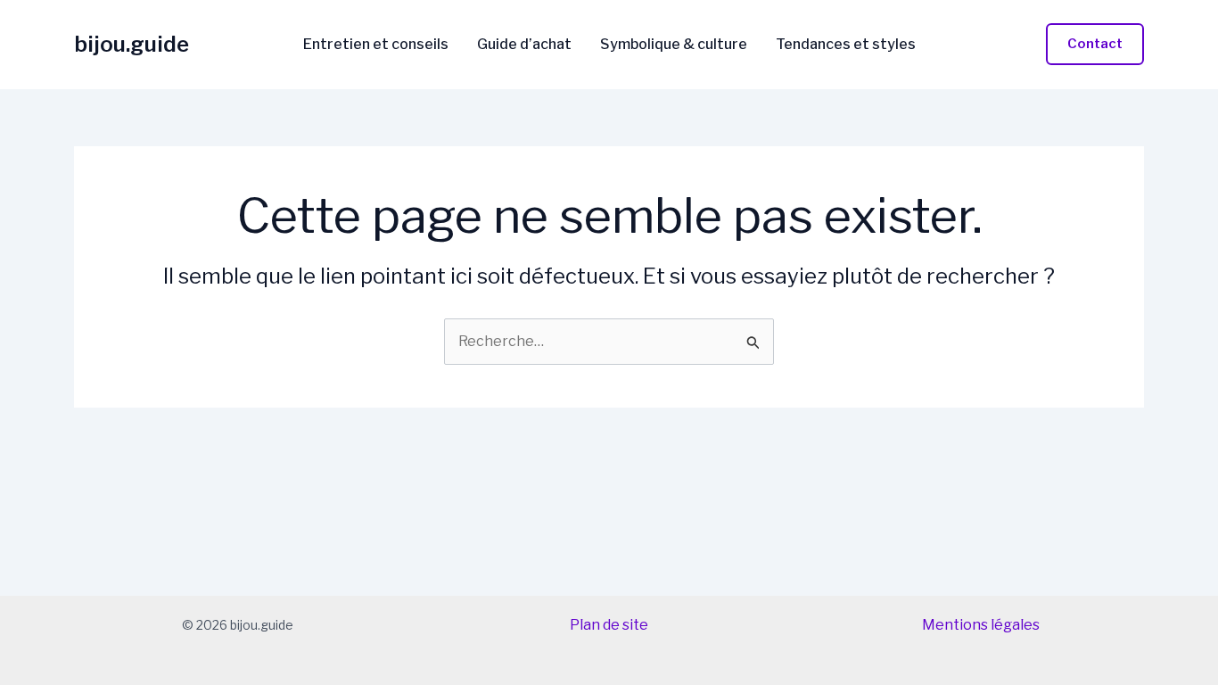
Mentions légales (981, 624)
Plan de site (609, 624)
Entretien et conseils (376, 44)
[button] (1095, 44)
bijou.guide (131, 44)
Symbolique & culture (673, 44)
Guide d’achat (524, 44)
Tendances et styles (846, 44)
